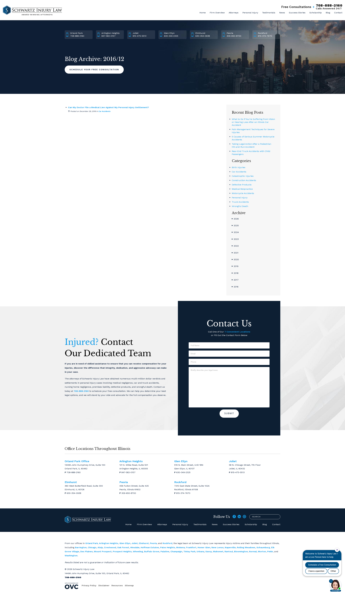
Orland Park (91, 543)
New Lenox (217, 547)
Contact (338, 12)
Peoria (153, 543)
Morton (262, 551)
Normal (253, 551)
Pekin (270, 551)
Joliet (135, 543)
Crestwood (110, 547)
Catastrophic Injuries (242, 176)
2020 (235, 259)
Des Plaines (86, 551)
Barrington (81, 547)
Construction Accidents (244, 180)
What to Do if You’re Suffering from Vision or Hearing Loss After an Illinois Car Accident (253, 122)
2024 (235, 232)
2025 (235, 225)
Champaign (176, 551)
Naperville (230, 547)
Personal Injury (250, 12)
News (282, 12)
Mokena (180, 547)
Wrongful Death (240, 206)
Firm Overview (217, 12)
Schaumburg (263, 547)
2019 (235, 266)
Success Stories (297, 12)
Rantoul (229, 551)
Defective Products (241, 184)
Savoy (208, 551)
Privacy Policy (89, 585)
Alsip (100, 547)
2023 (235, 239)
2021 (235, 252)
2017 (235, 280)
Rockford (167, 543)
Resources (117, 585)
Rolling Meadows (246, 547)
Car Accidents (104, 111)
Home (202, 12)
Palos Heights (167, 547)
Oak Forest (123, 547)
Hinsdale (134, 547)
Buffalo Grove (151, 551)
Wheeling (138, 551)
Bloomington (241, 551)
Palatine (165, 551)
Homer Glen (204, 547)
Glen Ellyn (124, 543)
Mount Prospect (103, 551)
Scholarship (315, 12)
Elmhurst (144, 543)
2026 (235, 218)
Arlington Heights (108, 543)
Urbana (200, 551)
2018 (235, 273)
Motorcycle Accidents (243, 193)
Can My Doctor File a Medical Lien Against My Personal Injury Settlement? (108, 107)
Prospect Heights (122, 551)
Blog (328, 12)
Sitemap (129, 585)
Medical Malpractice (242, 189)
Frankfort (191, 547)
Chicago (92, 547)
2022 (235, 246)
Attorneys (233, 12)
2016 (235, 286)
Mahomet (218, 551)
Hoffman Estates (150, 547)
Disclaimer (103, 585)
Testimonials (268, 12)
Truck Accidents (240, 202)
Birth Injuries (238, 167)
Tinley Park (189, 551)
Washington (71, 555)
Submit (229, 413)
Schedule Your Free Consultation (94, 69)
